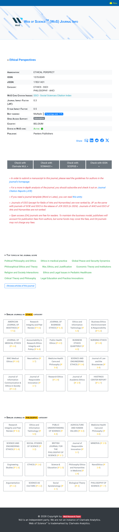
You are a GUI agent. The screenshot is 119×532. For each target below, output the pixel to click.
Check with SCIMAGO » (46, 164)
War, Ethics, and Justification (57, 266)
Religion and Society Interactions (21, 272)
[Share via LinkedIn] (91, 140)
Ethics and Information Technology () (77, 326)
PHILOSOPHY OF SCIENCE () (98, 484)
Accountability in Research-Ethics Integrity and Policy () (34, 345)
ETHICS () (34, 464)
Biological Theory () (77, 484)
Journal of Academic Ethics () (77, 379)
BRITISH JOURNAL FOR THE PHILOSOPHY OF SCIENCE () (56, 449)
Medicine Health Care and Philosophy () (55, 363)
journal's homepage (19, 182)
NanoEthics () (98, 466)
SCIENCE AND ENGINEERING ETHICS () (77, 361)
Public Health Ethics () (55, 342)
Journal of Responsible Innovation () (34, 381)
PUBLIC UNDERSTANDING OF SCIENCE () (56, 429)
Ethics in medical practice (54, 261)
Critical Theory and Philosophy (20, 278)
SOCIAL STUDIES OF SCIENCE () (34, 446)
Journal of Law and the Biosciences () (99, 363)
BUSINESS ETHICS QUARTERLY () (77, 345)
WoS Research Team (72, 516)
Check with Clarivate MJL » (20, 164)
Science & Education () (56, 466)
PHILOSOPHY (31, 418)
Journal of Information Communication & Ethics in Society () (13, 382)
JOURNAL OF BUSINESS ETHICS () (56, 324)
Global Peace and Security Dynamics (91, 261)
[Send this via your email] (86, 140)
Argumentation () (13, 484)
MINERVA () (98, 443)
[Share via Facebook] (102, 140)
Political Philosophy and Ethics (20, 261)
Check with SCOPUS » (72, 164)
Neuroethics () (34, 360)
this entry (77, 197)
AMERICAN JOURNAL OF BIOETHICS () (12, 326)
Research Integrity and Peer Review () (34, 324)
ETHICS (29, 314)
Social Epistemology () (55, 486)
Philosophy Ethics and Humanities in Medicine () (77, 469)
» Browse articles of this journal (20, 285)
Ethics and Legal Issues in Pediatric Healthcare (67, 272)
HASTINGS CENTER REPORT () (98, 379)
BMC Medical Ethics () (13, 360)
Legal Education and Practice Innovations (62, 278)
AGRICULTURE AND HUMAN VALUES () (77, 428)
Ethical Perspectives (22, 60)
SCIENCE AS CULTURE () (34, 484)
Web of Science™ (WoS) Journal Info (51, 21)
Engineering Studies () (13, 466)
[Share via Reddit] (96, 140)
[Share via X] (107, 140)
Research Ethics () (55, 378)
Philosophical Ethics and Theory (21, 266)
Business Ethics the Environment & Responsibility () (98, 326)
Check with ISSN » (98, 164)
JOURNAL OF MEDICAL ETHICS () (13, 343)
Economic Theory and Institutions (93, 266)
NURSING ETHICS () (99, 342)
